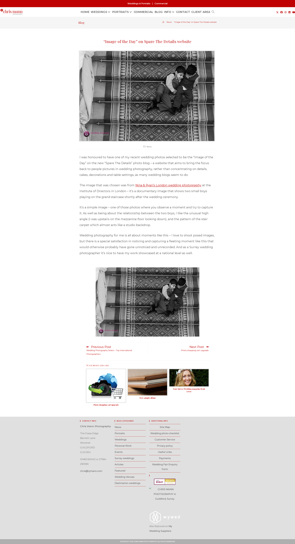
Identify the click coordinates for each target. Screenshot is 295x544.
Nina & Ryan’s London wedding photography (168, 185)
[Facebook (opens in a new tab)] (281, 12)
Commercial (161, 3)
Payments (165, 458)
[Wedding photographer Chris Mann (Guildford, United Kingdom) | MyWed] (165, 517)
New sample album (147, 398)
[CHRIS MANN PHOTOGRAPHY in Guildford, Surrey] (164, 493)
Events (119, 452)
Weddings (121, 439)
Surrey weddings (124, 458)
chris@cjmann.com (91, 471)
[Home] (163, 22)
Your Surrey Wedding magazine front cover (189, 390)
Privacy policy (165, 445)
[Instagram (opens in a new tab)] (286, 12)
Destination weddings (127, 483)
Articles (119, 464)
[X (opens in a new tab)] (277, 12)
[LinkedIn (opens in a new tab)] (289, 12)
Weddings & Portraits (138, 3)
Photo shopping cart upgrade (106, 405)
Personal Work (123, 445)
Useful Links (165, 452)
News (149, 147)
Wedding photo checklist (164, 433)
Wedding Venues (124, 476)
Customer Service (165, 439)
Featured (120, 470)
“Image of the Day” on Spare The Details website (195, 22)
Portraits (120, 433)
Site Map (165, 427)
